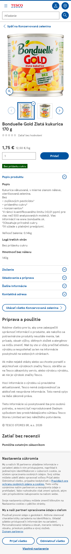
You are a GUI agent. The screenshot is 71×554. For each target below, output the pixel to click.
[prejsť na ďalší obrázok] (59, 110)
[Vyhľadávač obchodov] (65, 5)
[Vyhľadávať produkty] (65, 15)
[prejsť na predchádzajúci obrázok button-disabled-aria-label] (11, 110)
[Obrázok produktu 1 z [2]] (35, 65)
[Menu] (5, 5)
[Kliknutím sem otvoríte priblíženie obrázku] (9, 91)
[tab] (26, 111)
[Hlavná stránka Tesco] (17, 6)
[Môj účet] (55, 5)
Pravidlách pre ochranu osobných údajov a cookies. (35, 482)
